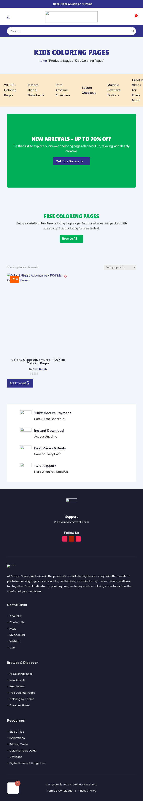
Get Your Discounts (70, 161)
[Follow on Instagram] (64, 539)
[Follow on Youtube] (71, 539)
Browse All (69, 238)
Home (43, 61)
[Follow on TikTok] (78, 539)
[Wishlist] (65, 276)
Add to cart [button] (18, 383)
